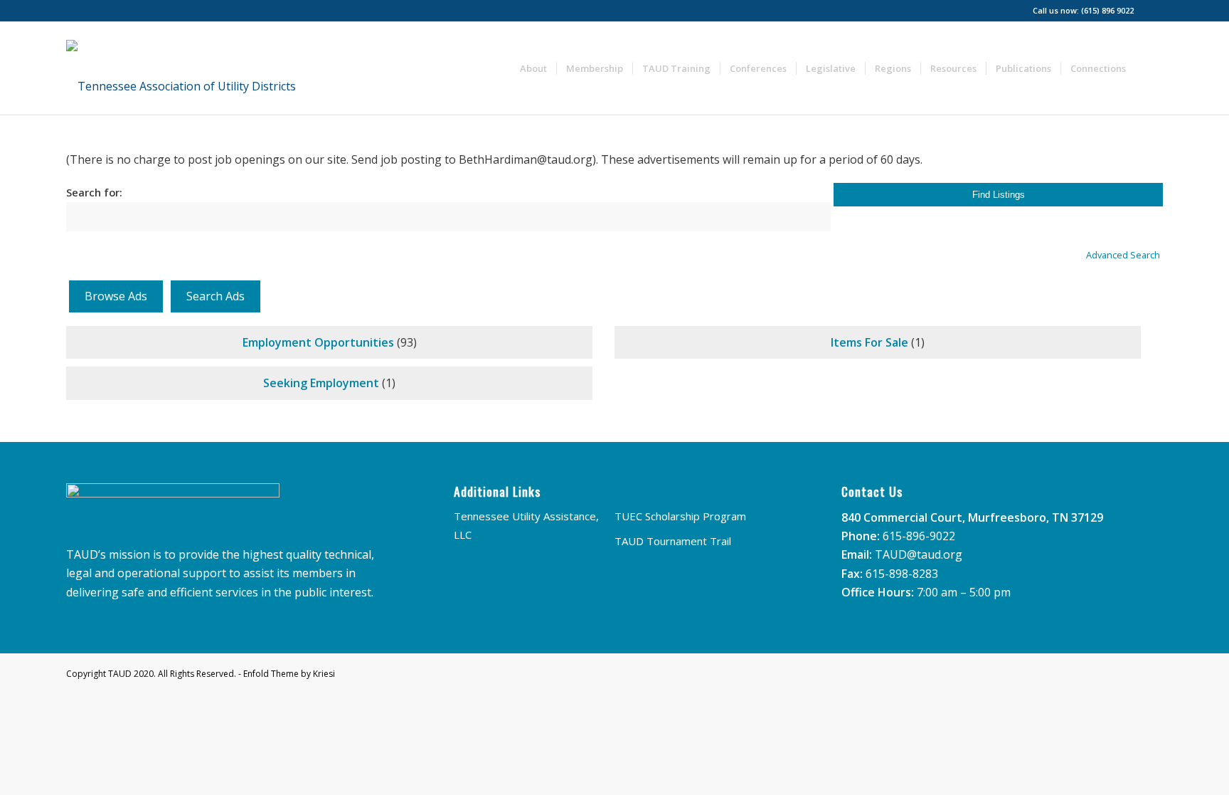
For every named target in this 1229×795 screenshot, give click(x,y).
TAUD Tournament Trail (672, 541)
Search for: (94, 192)
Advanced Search (1123, 254)
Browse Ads (116, 296)
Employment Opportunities (318, 342)
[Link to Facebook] (1152, 10)
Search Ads (215, 296)
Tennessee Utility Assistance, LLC (526, 525)
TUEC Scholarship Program (680, 516)
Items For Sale (869, 342)
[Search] (1149, 68)
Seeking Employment (321, 383)
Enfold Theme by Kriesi (289, 674)
